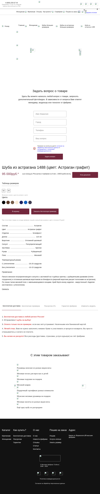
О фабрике (59, 12)
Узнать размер (55, 442)
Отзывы (36, 442)
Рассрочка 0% (50, 306)
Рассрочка (17, 439)
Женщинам (6, 439)
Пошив (52, 436)
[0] (82, 12)
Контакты (37, 449)
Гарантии (17, 442)
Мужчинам (6, 436)
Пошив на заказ (71, 12)
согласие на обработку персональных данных (50, 146)
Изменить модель (88, 306)
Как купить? (47, 12)
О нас (35, 436)
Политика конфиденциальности (50, 479)
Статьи (36, 446)
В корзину (15, 211)
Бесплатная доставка (11, 306)
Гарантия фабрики (69, 306)
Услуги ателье (55, 439)
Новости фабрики (40, 439)
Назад (7, 26)
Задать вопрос (50, 156)
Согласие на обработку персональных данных (50, 483)
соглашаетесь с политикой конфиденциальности (45, 150)
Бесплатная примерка (31, 306)
